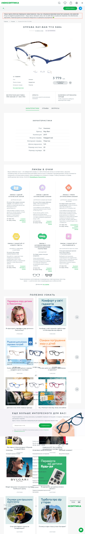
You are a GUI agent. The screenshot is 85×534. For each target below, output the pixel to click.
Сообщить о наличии (60, 82)
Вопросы (55, 108)
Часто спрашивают (11, 459)
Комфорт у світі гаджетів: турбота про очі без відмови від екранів (52, 329)
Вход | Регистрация (64, 453)
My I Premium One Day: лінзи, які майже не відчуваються (52, 408)
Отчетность (36, 456)
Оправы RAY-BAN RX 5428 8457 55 (15, 363)
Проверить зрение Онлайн (13, 453)
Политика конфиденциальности (41, 462)
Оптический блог (10, 456)
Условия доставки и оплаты (40, 468)
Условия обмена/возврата (39, 471)
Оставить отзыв (39, 30)
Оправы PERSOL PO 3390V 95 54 (56, 363)
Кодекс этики (36, 459)
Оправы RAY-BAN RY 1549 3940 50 (15, 395)
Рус (59, 445)
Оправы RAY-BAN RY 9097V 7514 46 (36, 395)
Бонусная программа (38, 477)
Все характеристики (18, 88)
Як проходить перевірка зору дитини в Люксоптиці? (19, 329)
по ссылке (46, 284)
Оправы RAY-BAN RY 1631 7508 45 (55, 395)
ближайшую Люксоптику (38, 177)
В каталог (49, 221)
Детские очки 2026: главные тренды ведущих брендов (19, 408)
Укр (63, 445)
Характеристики (32, 108)
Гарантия (35, 465)
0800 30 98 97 (10, 443)
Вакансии (35, 474)
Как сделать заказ (10, 468)
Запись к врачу (70, 8)
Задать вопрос (9, 462)
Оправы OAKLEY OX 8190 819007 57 (35, 363)
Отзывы (45, 108)
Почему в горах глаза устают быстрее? (52, 526)
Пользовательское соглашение (41, 453)
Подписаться (45, 425)
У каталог (23, 218)
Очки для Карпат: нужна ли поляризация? (19, 527)
